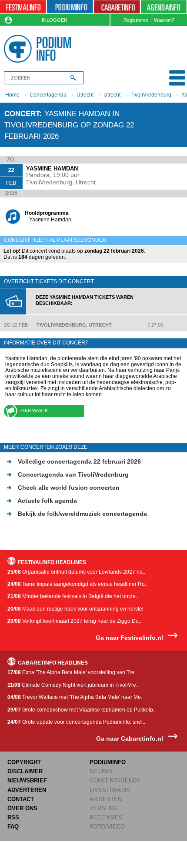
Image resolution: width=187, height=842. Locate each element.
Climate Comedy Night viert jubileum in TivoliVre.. (73, 685)
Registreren (136, 20)
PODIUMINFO (108, 762)
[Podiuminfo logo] (39, 49)
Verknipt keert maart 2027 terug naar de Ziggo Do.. (74, 621)
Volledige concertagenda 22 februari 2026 (74, 461)
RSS (13, 817)
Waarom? (164, 20)
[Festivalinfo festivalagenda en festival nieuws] (23, 7)
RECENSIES (106, 817)
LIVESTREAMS (110, 790)
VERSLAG (103, 808)
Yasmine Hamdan (50, 219)
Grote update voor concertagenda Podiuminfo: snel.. (76, 722)
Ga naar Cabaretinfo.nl (129, 738)
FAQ (13, 826)
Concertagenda (48, 95)
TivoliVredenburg (150, 95)
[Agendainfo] (164, 7)
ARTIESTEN (106, 799)
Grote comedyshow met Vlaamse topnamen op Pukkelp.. (81, 710)
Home (12, 95)
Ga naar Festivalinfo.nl (129, 638)
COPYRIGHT (24, 762)
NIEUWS (101, 771)
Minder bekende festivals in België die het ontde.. (72, 596)
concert (21, 113)
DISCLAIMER (25, 771)
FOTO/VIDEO (107, 826)
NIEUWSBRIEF (27, 780)
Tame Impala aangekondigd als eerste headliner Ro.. (77, 584)
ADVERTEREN (26, 790)
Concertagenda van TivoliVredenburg (68, 474)
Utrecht (85, 95)
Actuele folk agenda (42, 500)
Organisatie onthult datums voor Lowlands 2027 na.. (76, 572)
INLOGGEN (54, 20)
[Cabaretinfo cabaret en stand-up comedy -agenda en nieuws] (117, 7)
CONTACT (20, 799)
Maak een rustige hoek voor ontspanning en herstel (75, 609)
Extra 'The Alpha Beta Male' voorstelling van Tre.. (72, 672)
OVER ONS (22, 808)
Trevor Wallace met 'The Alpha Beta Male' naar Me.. (75, 697)
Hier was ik (34, 410)
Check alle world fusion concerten (63, 487)
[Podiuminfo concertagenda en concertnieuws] (70, 7)
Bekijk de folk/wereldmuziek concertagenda (77, 513)
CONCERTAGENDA (115, 780)
